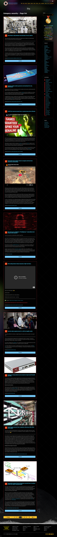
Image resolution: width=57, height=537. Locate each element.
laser (32, 498)
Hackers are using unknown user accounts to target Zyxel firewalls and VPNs (21, 375)
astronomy (46, 57)
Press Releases (51, 3)
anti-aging (51, 25)
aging (45, 25)
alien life (45, 54)
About (21, 3)
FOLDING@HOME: (35, 529)
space (45, 38)
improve (20, 143)
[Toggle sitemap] (51, 1)
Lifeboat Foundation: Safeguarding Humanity (10, 3)
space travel (21, 305)
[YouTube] (51, 534)
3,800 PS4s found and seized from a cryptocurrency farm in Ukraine (21, 111)
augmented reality (47, 58)
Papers (34, 3)
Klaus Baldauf (48, 96)
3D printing (46, 45)
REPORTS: (24, 529)
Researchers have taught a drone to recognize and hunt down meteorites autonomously (20, 161)
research (49, 37)
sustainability (21, 151)
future (50, 30)
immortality (47, 33)
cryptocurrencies (15, 151)
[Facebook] (46, 534)
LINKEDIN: (34, 526)
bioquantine (50, 26)
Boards (26, 3)
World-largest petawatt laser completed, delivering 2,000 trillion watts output (21, 427)
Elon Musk (14, 305)
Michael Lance (48, 110)
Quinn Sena (8, 254)
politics (45, 36)
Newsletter (42, 3)
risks (50, 37)
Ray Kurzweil (46, 49)
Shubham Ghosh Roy (49, 82)
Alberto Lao (47, 101)
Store (48, 3)
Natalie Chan (47, 104)
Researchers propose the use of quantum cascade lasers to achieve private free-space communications (21, 484)
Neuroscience (52, 35)
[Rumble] (53, 534)
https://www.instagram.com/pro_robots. (16, 300)
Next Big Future (46, 125)
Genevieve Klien (9, 151)
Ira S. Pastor (47, 113)
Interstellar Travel (51, 33)
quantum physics (18, 101)
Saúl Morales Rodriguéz (9, 508)
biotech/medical (12, 454)
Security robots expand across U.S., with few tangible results (20, 331)
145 (22, 517)
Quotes (46, 3)
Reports (32, 3)
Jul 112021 (6, 111)
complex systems (47, 70)
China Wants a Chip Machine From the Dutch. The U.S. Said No (20, 35)
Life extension (50, 34)
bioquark (47, 27)
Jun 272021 (6, 331)
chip (12, 98)
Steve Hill (47, 106)
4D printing (46, 46)
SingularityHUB (46, 127)
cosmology (46, 72)
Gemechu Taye (48, 88)
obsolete (29, 148)
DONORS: (34, 527)
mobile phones (15, 58)
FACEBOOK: (13, 526)
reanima (47, 36)
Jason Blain (8, 205)
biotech (50, 27)
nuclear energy (19, 454)
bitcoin (49, 28)
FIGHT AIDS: (13, 529)
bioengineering (46, 62)
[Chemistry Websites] (48, 20)
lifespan (45, 35)
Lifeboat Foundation (9, 534)
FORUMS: (34, 530)
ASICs (28, 143)
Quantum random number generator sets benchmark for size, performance (20, 86)
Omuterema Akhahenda (47, 95)
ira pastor (46, 34)
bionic (45, 63)
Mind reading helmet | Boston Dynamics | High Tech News (19, 264)
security (20, 58)
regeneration (46, 37)
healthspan (50, 32)
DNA (45, 48)
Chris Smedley (48, 114)
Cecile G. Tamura (48, 97)
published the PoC (16, 244)
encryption (15, 101)
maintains (14, 342)
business (45, 68)
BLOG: (23, 527)
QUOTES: (45, 530)
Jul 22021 (6, 232)
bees (45, 60)
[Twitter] (48, 534)
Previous (8, 517)
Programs (29, 3)
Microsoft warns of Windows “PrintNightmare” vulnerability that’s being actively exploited (21, 232)
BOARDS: (45, 527)
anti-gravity (46, 55)
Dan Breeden (47, 84)
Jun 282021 (6, 264)
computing (12, 101)
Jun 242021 (6, 484)
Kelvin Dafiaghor (48, 89)
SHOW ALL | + (45, 115)
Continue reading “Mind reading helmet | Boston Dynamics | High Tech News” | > (16, 302)
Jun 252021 (6, 375)
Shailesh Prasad (9, 101)
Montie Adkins (48, 112)
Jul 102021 (6, 161)
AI (46, 25)
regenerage (50, 36)
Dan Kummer (8, 58)
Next (32, 517)
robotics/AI (18, 58)
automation (46, 59)
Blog (23, 3)
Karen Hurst (47, 90)
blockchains (46, 67)
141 (14, 517)
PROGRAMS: (45, 529)
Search (52, 15)
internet (12, 393)
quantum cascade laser (16, 498)
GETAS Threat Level (6, 528)
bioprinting (46, 64)
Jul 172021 (6, 35)
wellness (50, 39)
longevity (48, 35)
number (23, 92)
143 (18, 517)
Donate (37, 3)
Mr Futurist (46, 124)
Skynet (45, 51)
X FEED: (13, 527)
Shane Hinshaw (48, 102)
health (46, 32)
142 (16, 517)
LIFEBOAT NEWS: (24, 526)
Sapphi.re (17, 534)
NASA (50, 35)
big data (45, 61)
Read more (20, 61)
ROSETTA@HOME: (14, 530)
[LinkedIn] (49, 534)
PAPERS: (24, 530)
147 (26, 517)
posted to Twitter (15, 388)
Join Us (40, 3)
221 (29, 517)
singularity (52, 37)
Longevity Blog (46, 123)
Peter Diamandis (46, 47)
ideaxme (44, 33)
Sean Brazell (47, 105)
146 (24, 517)
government (12, 58)
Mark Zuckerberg (46, 52)
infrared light (14, 499)
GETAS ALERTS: (45, 526)
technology (50, 38)
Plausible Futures (46, 126)
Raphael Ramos (8, 305)
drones (11, 205)
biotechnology (46, 28)
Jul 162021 (6, 86)
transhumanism (47, 39)
